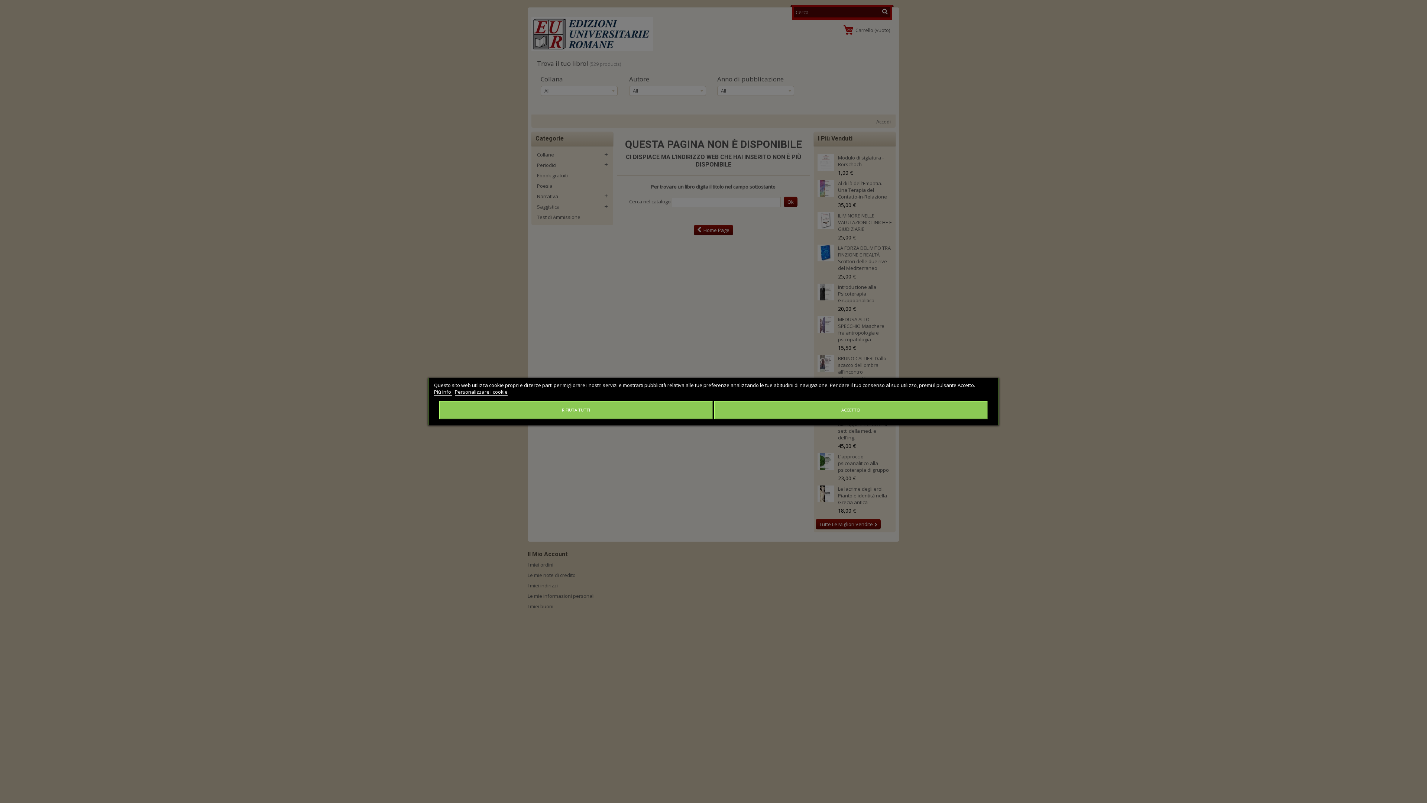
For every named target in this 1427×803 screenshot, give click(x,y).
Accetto (850, 410)
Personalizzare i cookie (481, 391)
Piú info (443, 391)
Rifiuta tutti (576, 410)
